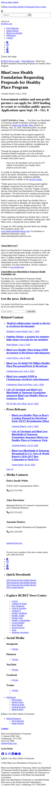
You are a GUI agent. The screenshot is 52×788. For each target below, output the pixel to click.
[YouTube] (16, 754)
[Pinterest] (19, 754)
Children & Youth (19, 603)
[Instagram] (9, 754)
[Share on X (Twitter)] (7, 47)
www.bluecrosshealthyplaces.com (15, 231)
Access (15, 601)
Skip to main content (9, 2)
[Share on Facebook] (7, 52)
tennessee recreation (20, 632)
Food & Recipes (18, 707)
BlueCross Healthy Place (23, 125)
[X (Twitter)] (6, 754)
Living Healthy (18, 623)
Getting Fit (16, 611)
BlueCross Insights (14, 33)
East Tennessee (18, 606)
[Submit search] (30, 15)
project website (35, 179)
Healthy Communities (21, 620)
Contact (9, 38)
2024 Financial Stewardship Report (21, 582)
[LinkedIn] (12, 754)
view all (9, 469)
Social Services (18, 627)
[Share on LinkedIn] (7, 49)
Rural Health (17, 625)
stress (14, 630)
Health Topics (17, 702)
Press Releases (12, 28)
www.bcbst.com (17, 267)
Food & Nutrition (19, 608)
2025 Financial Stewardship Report (21, 580)
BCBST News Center (10, 61)
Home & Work (18, 704)
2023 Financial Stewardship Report (21, 585)
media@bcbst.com (14, 543)
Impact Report (12, 31)
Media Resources (13, 718)
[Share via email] (7, 45)
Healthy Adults (18, 615)
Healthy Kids (17, 618)
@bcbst (15, 649)
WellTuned (11, 35)
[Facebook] (2, 754)
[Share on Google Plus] (7, 42)
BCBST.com (6, 24)
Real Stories (17, 700)
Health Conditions (19, 613)
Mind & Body (18, 709)
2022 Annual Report (15, 587)
